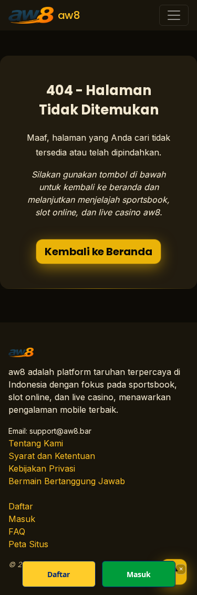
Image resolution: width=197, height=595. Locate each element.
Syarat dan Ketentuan (51, 456)
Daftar (20, 506)
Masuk (21, 519)
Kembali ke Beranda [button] (98, 251)
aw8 (69, 15)
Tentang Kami (35, 443)
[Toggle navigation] (174, 15)
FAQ (16, 531)
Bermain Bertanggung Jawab (66, 481)
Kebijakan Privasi (41, 468)
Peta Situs (28, 544)
